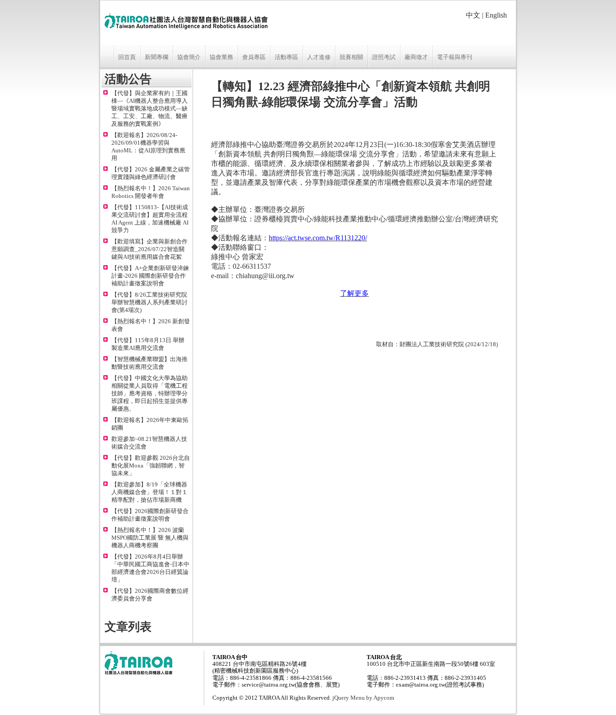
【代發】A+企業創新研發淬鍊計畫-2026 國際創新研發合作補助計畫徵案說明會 (150, 276)
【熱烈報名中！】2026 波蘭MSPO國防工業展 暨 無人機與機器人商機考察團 (149, 538)
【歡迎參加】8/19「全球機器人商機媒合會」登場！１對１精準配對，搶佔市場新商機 (149, 492)
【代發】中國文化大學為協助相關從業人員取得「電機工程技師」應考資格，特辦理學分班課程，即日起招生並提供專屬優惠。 (149, 393)
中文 (473, 15)
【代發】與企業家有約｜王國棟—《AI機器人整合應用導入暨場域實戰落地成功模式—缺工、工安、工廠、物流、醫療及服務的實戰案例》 (149, 108)
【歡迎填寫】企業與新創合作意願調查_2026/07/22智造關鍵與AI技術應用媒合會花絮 (149, 249)
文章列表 (128, 626)
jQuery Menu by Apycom (363, 698)
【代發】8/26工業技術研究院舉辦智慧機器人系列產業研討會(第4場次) (149, 302)
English (496, 15)
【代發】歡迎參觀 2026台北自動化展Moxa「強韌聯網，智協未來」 (150, 466)
